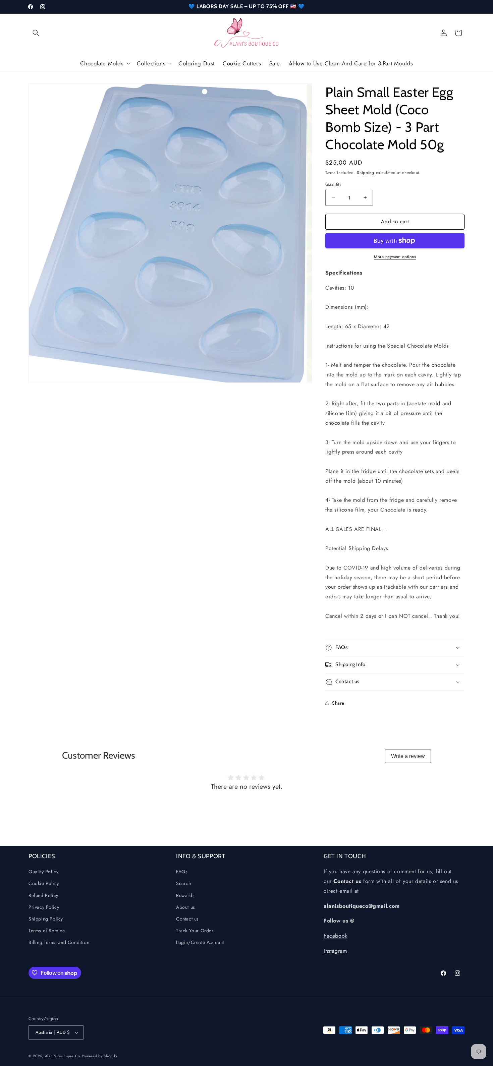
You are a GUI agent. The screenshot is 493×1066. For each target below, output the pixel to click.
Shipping (365, 173)
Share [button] (338, 703)
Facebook (335, 936)
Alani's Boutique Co (62, 1056)
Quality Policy (43, 872)
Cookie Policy (44, 883)
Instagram (335, 951)
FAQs (181, 872)
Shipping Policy (46, 919)
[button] (36, 32)
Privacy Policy (44, 907)
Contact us (187, 919)
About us (185, 907)
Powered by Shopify (99, 1056)
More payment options (395, 257)
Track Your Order (195, 931)
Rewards (185, 895)
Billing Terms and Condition (59, 942)
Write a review (408, 756)
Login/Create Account (200, 942)
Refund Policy (43, 895)
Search (183, 883)
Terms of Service (47, 931)
